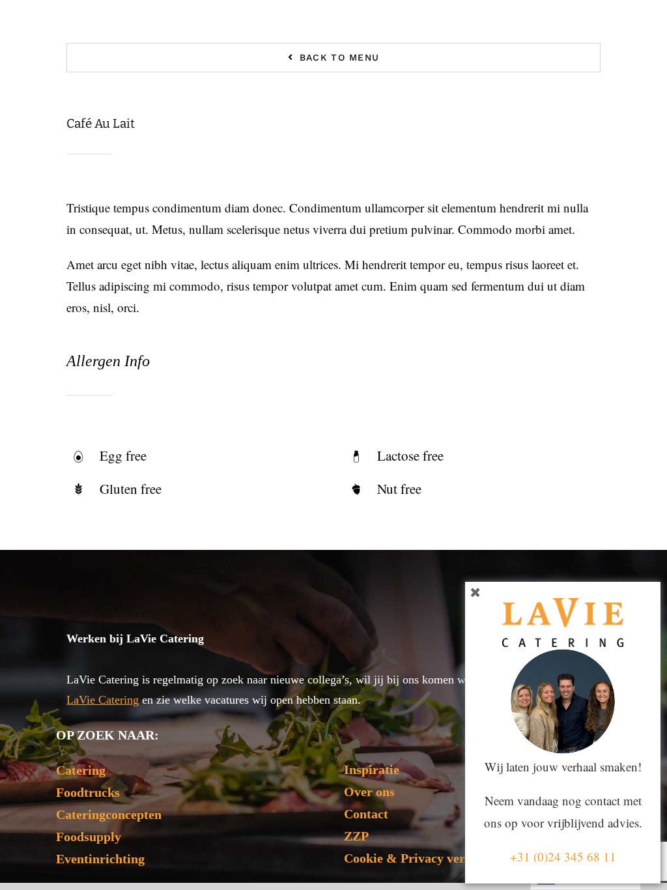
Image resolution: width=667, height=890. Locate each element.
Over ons (369, 791)
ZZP (356, 836)
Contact (366, 814)
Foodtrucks (88, 792)
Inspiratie (371, 769)
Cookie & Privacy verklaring (425, 858)
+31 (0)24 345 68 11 (563, 856)
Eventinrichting (100, 859)
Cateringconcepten (109, 814)
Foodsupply (88, 836)
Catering (81, 770)
